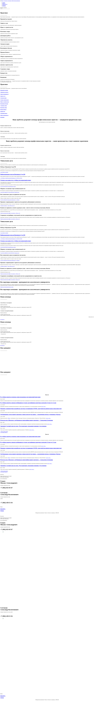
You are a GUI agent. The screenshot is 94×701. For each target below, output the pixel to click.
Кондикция (2, 117)
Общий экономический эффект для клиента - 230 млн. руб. (10, 213)
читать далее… (43, 406)
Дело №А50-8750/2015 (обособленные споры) (8, 186)
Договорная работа (3, 113)
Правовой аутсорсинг (4, 90)
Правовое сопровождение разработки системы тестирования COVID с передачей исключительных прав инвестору (31, 408)
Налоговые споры (3, 107)
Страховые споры (3, 105)
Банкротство (2, 111)
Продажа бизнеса (3, 109)
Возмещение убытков (4, 103)
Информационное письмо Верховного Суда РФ (12, 174)
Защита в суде (2, 96)
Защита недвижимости (4, 94)
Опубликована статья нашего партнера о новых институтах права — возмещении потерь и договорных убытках (30, 414)
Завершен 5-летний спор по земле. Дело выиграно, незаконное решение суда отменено (23, 426)
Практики (4, 5)
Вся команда (2, 345)
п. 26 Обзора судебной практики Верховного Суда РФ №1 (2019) (11, 178)
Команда (3, 3)
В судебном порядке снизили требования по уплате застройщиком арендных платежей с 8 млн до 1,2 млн (28, 402)
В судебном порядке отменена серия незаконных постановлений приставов (20, 397)
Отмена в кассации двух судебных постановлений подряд (15, 180)
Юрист (9, 418)
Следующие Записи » (4, 432)
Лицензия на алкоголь (4, 92)
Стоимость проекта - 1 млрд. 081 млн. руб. (7, 205)
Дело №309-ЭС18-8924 (4, 172)
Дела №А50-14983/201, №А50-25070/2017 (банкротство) (9, 192)
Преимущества (4, 4)
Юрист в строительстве (4, 101)
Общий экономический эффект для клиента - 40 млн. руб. (10, 279)
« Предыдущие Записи (4, 431)
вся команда (2, 319)
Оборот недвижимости (4, 115)
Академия (2, 511)
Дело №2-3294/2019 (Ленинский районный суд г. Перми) (9, 199)
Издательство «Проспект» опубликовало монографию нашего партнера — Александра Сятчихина (26, 420)
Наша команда (2, 508)
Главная (3, 2)
